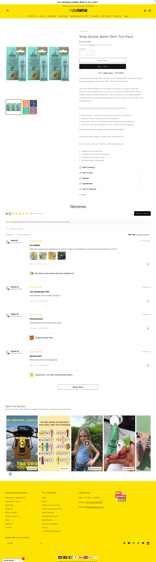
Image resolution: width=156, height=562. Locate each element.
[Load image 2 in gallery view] (29, 107)
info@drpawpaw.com (94, 507)
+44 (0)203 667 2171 (94, 502)
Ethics (44, 501)
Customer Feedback (50, 524)
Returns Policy (11, 513)
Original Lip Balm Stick (73, 2)
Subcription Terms (12, 501)
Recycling (9, 505)
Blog (44, 498)
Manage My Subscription (15, 498)
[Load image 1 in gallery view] (13, 107)
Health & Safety (48, 513)
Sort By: (132, 235)
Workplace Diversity (50, 516)
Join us (45, 527)
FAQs (7, 520)
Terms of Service (12, 516)
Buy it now (102, 66)
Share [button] (84, 195)
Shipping (92, 45)
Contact (8, 527)
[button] (7, 10)
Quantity (82, 48)
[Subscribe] (41, 543)
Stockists (9, 524)
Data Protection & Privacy (52, 509)
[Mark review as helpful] (148, 264)
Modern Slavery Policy (51, 505)
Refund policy (47, 520)
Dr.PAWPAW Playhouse (51, 531)
